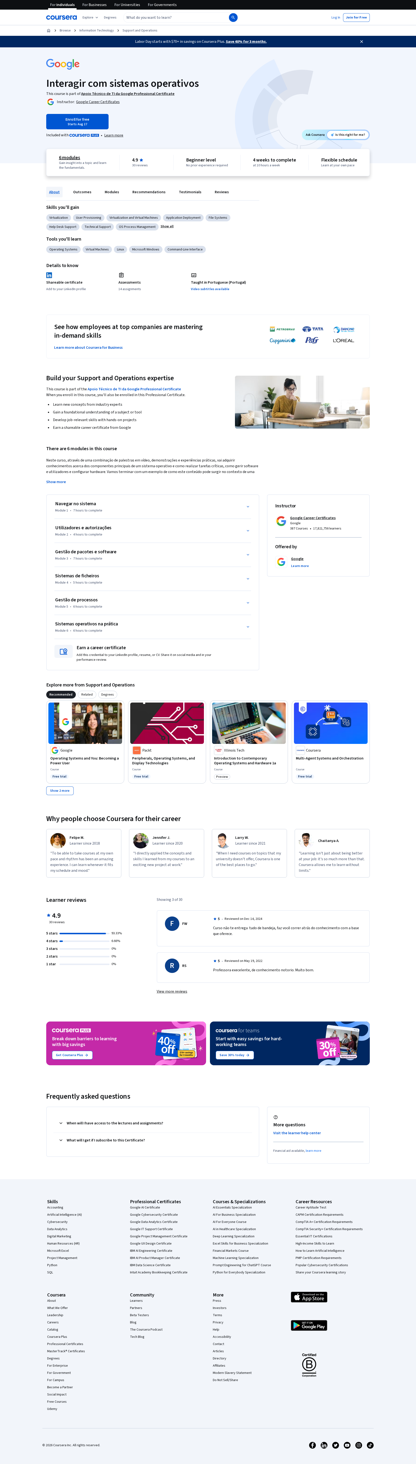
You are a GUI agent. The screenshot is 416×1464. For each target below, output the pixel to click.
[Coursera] (61, 17)
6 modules (69, 157)
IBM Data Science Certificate (150, 1265)
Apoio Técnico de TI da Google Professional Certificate (134, 389)
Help (216, 1329)
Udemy (52, 1409)
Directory (219, 1358)
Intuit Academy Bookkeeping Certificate (159, 1272)
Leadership (55, 1315)
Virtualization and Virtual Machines (134, 217)
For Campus (55, 1380)
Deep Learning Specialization (233, 1236)
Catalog (52, 1329)
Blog (133, 1322)
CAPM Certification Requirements (320, 1214)
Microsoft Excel (58, 1250)
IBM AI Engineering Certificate (151, 1250)
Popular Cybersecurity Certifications (322, 1265)
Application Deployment (183, 217)
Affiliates (219, 1365)
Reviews (222, 192)
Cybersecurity (57, 1222)
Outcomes (82, 192)
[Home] (48, 30)
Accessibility (222, 1336)
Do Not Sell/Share (225, 1380)
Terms (217, 1315)
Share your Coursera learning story (321, 1272)
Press (217, 1300)
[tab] (61, 694)
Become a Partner (60, 1387)
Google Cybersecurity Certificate (154, 1214)
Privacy (218, 1322)
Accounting (55, 1207)
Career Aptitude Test (311, 1207)
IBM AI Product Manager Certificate (155, 1258)
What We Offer (57, 1308)
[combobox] (171, 17)
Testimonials (190, 192)
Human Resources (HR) (63, 1243)
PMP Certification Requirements (319, 1258)
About (54, 192)
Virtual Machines (97, 249)
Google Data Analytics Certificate (154, 1222)
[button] (110, 17)
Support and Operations (140, 30)
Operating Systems (63, 249)
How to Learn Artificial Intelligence (320, 1250)
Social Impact (56, 1394)
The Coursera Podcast (146, 1329)
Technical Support (97, 226)
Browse (65, 30)
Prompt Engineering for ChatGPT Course (242, 1265)
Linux (120, 249)
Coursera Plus (57, 1336)
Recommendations (148, 192)
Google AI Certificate (145, 1207)
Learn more (113, 135)
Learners (136, 1300)
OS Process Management (137, 226)
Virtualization (58, 217)
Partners (136, 1308)
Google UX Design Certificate (151, 1243)
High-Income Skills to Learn (315, 1243)
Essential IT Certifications (314, 1236)
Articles (218, 1351)
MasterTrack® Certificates (66, 1351)
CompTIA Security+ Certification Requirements (329, 1229)
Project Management (62, 1258)
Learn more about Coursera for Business (88, 347)
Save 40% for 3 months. (246, 41)
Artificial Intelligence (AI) (64, 1214)
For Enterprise (57, 1365)
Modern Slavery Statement (232, 1373)
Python (52, 1265)
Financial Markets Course (231, 1250)
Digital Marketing (59, 1236)
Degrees (53, 1358)
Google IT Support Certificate (151, 1229)
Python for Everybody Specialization (239, 1272)
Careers (53, 1322)
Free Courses (57, 1401)
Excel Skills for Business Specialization (240, 1243)
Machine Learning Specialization (236, 1258)
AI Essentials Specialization (232, 1207)
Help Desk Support (62, 226)
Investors (220, 1308)
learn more (313, 1150)
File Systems (218, 217)
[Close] (361, 41)
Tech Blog (137, 1336)
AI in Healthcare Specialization (234, 1229)
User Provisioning (88, 217)
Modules (112, 192)
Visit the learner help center (297, 1133)
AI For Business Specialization (234, 1214)
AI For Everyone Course (230, 1222)
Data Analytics (57, 1229)
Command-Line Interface (185, 249)
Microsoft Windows (145, 249)
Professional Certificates (65, 1344)
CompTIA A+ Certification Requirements (324, 1222)
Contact (218, 1344)
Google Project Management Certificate (159, 1236)
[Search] (233, 17)
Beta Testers (139, 1315)
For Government (59, 1373)
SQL (50, 1272)
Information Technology (96, 30)
